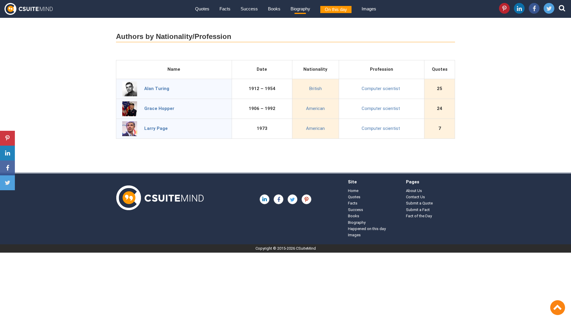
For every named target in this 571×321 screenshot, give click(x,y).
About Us (414, 190)
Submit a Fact (418, 209)
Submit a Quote (419, 203)
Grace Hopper (159, 108)
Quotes (202, 8)
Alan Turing (156, 88)
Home (353, 190)
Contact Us (415, 197)
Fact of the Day (419, 216)
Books (274, 8)
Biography (300, 8)
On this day (336, 9)
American (315, 108)
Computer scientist (381, 88)
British (315, 88)
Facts (224, 8)
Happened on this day (367, 228)
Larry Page (156, 128)
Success (249, 8)
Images (369, 8)
